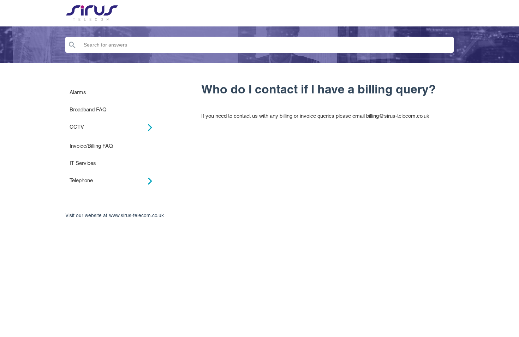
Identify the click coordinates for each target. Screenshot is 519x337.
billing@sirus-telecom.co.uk (397, 116)
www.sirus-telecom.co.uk (136, 215)
